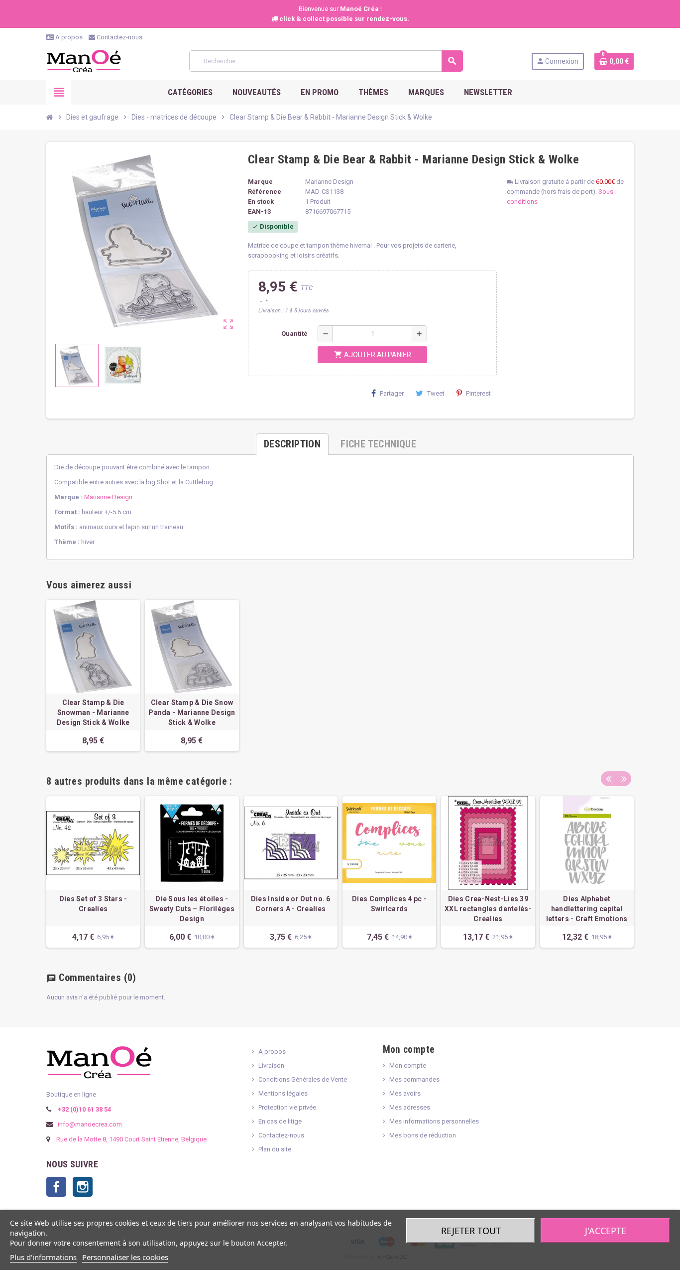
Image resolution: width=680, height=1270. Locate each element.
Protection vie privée (287, 1107)
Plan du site (274, 1149)
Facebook (56, 1187)
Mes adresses (409, 1107)
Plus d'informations (43, 1257)
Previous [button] (608, 778)
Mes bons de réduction (422, 1135)
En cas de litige (280, 1121)
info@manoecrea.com (89, 1124)
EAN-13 (259, 211)
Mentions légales (283, 1093)
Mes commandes (414, 1079)
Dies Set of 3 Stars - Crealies (93, 904)
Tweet (436, 393)
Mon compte (407, 1065)
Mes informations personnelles (434, 1121)
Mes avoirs (405, 1093)
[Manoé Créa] (83, 60)
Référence (264, 191)
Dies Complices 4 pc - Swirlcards (389, 904)
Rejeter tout (471, 1231)
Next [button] (623, 778)
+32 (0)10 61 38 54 (83, 1109)
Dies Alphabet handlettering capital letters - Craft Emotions (587, 909)
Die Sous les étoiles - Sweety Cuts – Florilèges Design (191, 909)
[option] (93, 872)
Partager (392, 393)
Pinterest (478, 393)
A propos (68, 37)
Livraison (271, 1065)
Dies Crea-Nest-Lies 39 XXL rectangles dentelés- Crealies (488, 909)
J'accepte (605, 1231)
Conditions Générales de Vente (302, 1079)
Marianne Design (108, 497)
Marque (260, 181)
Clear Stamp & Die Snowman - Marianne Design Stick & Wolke (93, 712)
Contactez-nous (118, 37)
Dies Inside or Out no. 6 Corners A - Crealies (291, 904)
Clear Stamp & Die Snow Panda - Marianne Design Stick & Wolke (191, 712)
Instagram (83, 1187)
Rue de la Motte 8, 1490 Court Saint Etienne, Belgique (131, 1139)
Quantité (294, 333)
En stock (261, 201)
